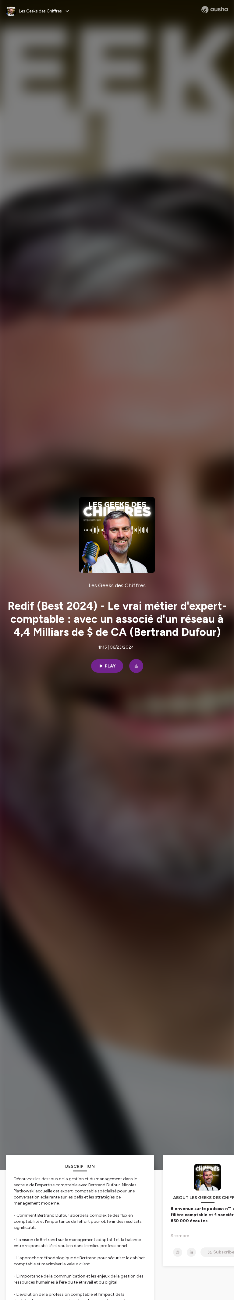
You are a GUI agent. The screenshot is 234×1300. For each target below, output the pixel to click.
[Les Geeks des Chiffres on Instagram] (177, 1252)
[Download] (136, 666)
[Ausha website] (214, 9)
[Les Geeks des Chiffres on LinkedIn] (191, 1252)
